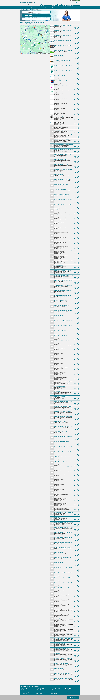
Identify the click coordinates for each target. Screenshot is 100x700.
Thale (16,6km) (67, 689)
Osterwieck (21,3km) (53, 692)
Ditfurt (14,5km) (23, 689)
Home (21, 9)
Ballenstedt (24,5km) (53, 693)
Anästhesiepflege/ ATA (45, 7)
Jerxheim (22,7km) (24, 693)
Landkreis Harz (32, 9)
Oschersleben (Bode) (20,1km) (26, 692)
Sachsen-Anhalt (25, 9)
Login (73, 0)
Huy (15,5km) (52, 689)
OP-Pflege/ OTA (58, 7)
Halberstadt (37, 9)
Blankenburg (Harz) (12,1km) (55, 688)
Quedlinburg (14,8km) (39, 689)
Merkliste (78, 2)
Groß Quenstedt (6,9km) (40, 688)
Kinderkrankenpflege (30, 7)
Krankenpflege (23, 7)
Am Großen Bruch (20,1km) (69, 690)
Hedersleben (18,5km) (54, 690)
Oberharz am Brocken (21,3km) (41, 692)
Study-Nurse (63, 7)
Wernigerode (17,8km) (39, 690)
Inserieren (77, 0)
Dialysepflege (52, 7)
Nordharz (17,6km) (24, 690)
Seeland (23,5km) (39, 693)
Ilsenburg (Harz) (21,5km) (69, 692)
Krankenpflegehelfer (37, 7)
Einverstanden (73, 697)
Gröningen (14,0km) (68, 688)
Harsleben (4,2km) (24, 688)
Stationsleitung (68, 7)
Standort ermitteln (28, 15)
